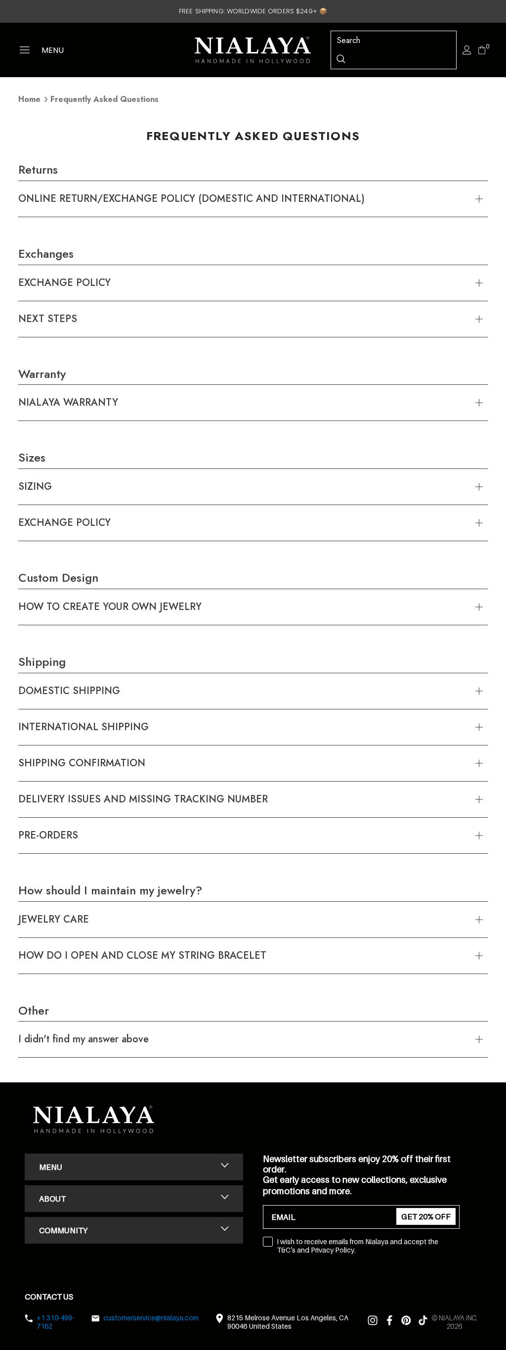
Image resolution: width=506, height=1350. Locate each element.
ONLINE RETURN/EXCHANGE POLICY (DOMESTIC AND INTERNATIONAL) (191, 198)
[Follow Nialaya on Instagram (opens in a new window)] (373, 1322)
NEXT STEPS (47, 319)
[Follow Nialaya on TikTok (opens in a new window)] (423, 1322)
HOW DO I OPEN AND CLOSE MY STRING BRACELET (142, 955)
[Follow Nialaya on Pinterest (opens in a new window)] (406, 1322)
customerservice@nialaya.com (151, 1317)
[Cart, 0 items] (481, 51)
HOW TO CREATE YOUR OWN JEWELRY (110, 607)
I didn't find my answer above (83, 1039)
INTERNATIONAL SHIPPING (83, 727)
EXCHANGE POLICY (64, 283)
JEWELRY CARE (53, 919)
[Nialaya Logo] (253, 50)
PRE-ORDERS (48, 835)
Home (29, 99)
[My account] (467, 50)
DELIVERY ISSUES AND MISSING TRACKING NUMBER (143, 799)
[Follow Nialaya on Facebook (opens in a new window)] (389, 1322)
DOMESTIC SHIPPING (69, 691)
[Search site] (341, 59)
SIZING (35, 486)
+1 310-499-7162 (55, 1321)
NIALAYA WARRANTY (68, 402)
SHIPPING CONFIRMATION (81, 763)
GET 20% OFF (426, 1216)
